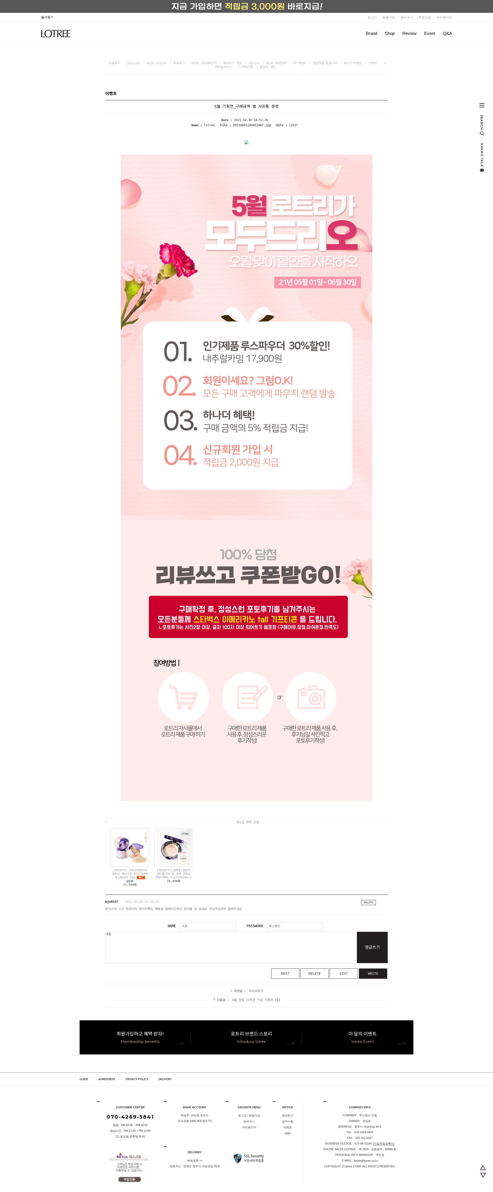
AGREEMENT (106, 1079)
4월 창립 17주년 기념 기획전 (252, 1000)
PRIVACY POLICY (137, 1079)
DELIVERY (165, 1079)
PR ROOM (299, 63)
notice (254, 63)
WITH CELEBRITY (204, 63)
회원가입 (389, 17)
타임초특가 (256, 991)
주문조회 (425, 17)
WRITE (373, 973)
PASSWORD (254, 926)
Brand (371, 33)
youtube (133, 63)
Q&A (447, 33)
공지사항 (287, 1121)
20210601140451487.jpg (252, 125)
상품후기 (114, 63)
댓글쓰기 (372, 947)
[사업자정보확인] (383, 1143)
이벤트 (372, 63)
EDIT (285, 973)
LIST (344, 973)
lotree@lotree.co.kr (366, 1160)
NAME (172, 926)
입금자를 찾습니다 (324, 63)
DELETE (368, 902)
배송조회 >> (194, 1160)
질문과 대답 (268, 67)
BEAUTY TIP (233, 63)
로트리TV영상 (353, 63)
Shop (390, 33)
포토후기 (179, 63)
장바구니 (407, 17)
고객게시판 (246, 67)
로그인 (372, 17)
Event (429, 33)
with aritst (156, 63)
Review (409, 33)
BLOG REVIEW (276, 63)
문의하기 (287, 1115)
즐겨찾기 (47, 17)
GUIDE (84, 1079)
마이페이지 (444, 17)
